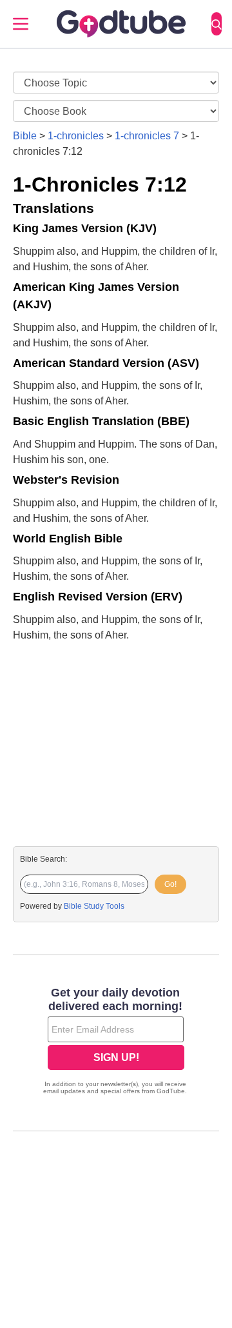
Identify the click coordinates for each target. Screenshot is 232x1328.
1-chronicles (76, 135)
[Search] (216, 23)
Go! (170, 884)
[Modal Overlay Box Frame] (116, 1042)
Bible (25, 135)
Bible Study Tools (94, 906)
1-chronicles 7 (147, 135)
